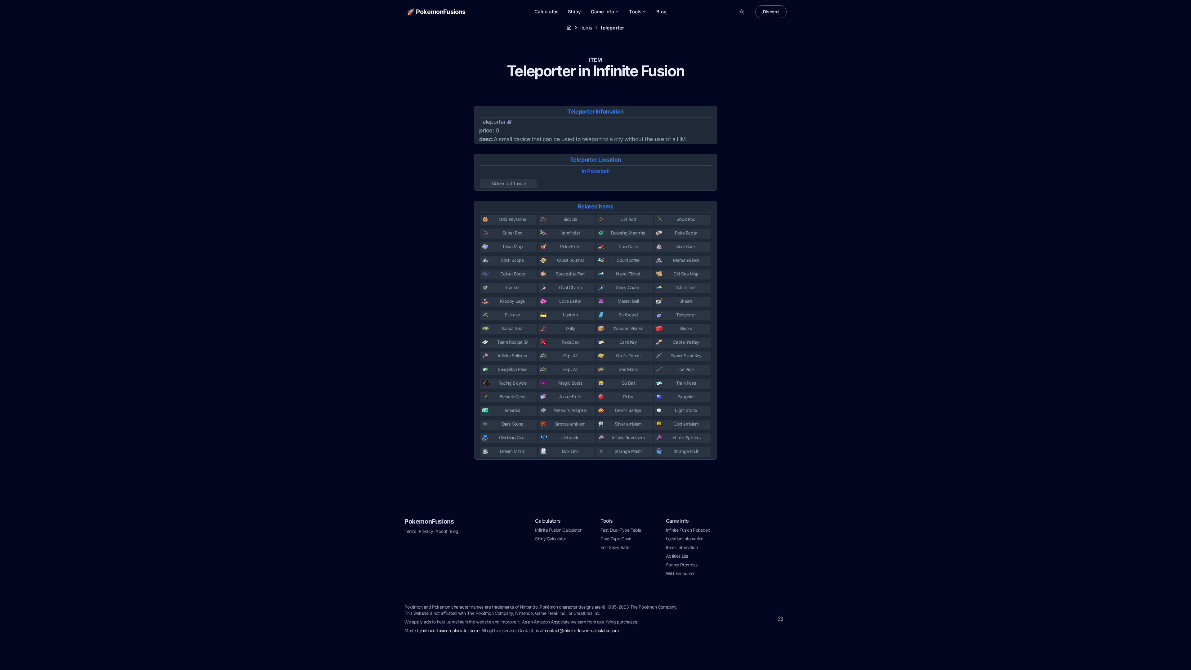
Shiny (574, 12)
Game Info (602, 12)
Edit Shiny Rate (614, 547)
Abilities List (677, 556)
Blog (661, 12)
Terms (410, 531)
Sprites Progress (682, 564)
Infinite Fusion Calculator (558, 530)
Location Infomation (684, 538)
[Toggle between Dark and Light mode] (741, 12)
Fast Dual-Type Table (620, 530)
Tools (635, 12)
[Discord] (780, 619)
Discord (771, 11)
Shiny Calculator (550, 538)
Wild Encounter (680, 573)
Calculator (546, 12)
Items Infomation (682, 547)
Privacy (426, 531)
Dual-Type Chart (616, 538)
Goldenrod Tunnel (509, 183)
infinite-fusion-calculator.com (450, 630)
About (441, 531)
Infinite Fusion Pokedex (688, 530)
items (586, 28)
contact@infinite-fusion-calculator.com (582, 630)
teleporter (612, 28)
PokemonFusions (429, 521)
